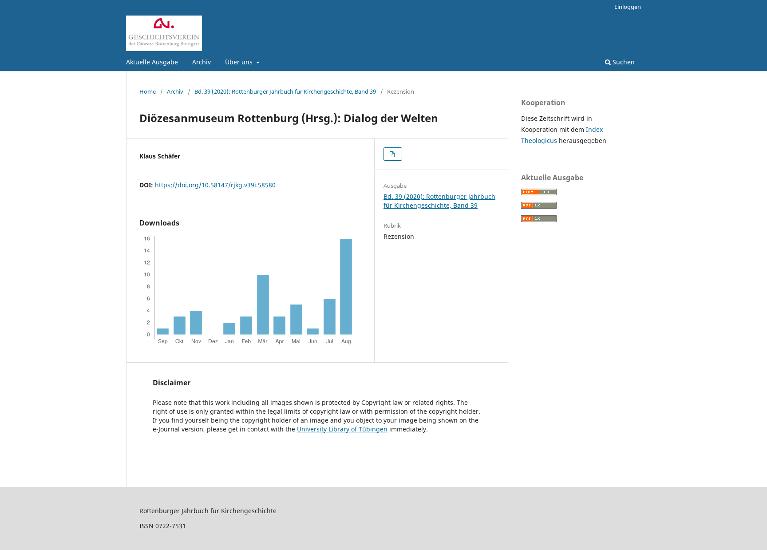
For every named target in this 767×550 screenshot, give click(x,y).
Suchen (623, 62)
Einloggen (627, 7)
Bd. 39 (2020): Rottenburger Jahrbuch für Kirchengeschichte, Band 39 (285, 91)
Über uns (239, 62)
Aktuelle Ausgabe (152, 62)
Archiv (201, 62)
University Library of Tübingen (342, 429)
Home (147, 91)
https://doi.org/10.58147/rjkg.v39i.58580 (215, 185)
